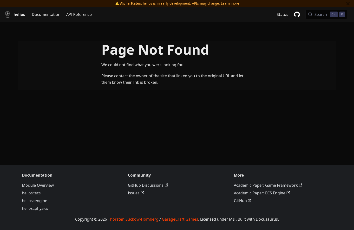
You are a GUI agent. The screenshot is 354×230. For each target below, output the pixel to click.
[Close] (348, 3)
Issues (133, 193)
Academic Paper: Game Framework (266, 185)
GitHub (240, 200)
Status (282, 14)
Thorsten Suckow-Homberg (133, 219)
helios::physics (35, 208)
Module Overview (38, 185)
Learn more (230, 3)
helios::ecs (31, 193)
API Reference (79, 14)
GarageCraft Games (180, 219)
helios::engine (34, 200)
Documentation (46, 14)
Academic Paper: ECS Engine (259, 193)
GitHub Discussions (146, 185)
